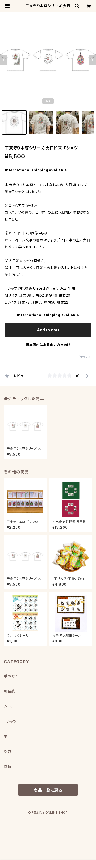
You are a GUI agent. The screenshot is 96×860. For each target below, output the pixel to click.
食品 (7, 766)
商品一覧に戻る (48, 790)
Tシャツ (10, 721)
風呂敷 (9, 691)
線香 (7, 751)
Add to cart (48, 329)
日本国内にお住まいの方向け (48, 345)
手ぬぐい (10, 676)
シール (9, 706)
